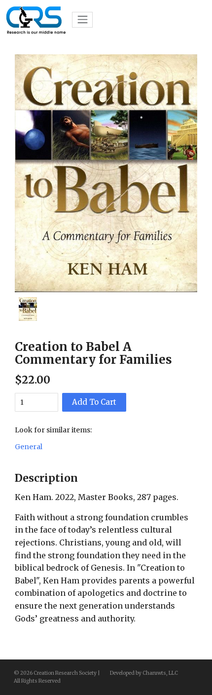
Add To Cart (94, 402)
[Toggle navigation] (82, 20)
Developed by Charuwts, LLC (144, 673)
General (28, 446)
